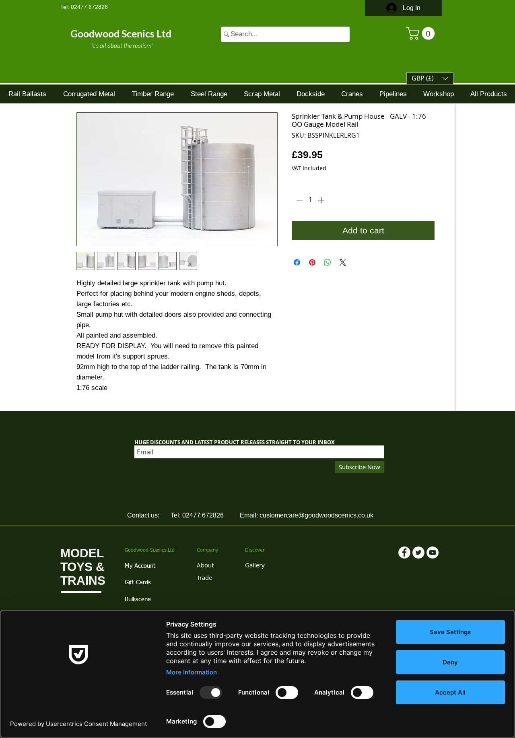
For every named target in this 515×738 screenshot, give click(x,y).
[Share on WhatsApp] (327, 262)
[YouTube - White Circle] (432, 552)
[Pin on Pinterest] (312, 262)
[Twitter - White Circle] (418, 552)
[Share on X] (343, 262)
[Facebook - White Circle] (404, 552)
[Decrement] (298, 200)
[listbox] (429, 78)
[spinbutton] (310, 200)
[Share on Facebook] (297, 262)
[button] (429, 78)
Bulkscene (138, 599)
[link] (422, 33)
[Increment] (322, 200)
